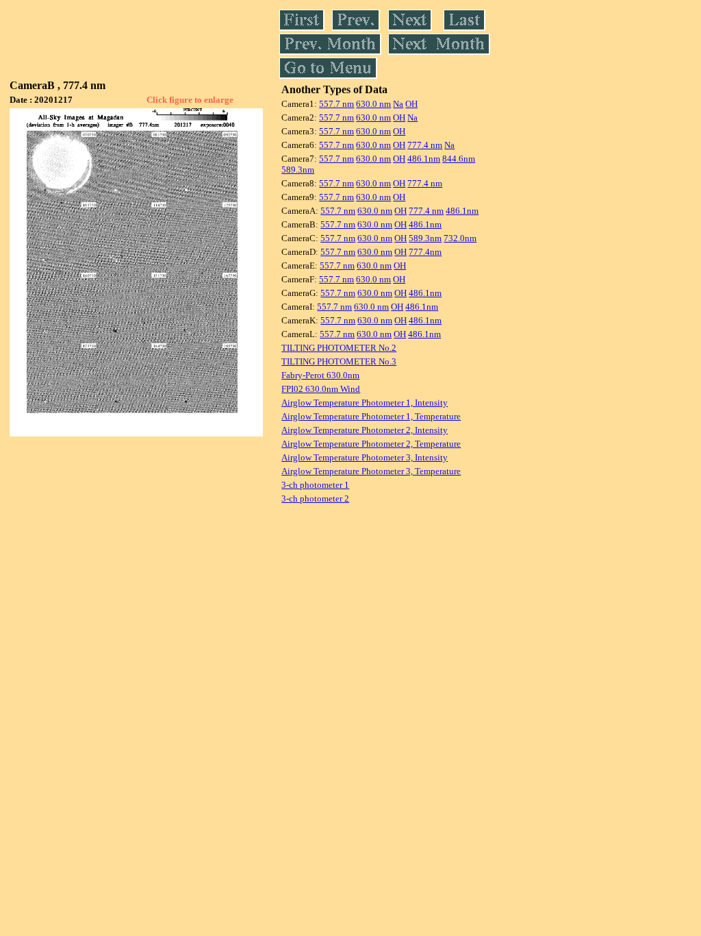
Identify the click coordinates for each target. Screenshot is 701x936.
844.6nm (458, 158)
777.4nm (425, 252)
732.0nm (460, 238)
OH (411, 104)
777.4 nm (424, 145)
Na (398, 104)
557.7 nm (336, 104)
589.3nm (297, 169)
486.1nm (423, 158)
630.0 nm (373, 104)
